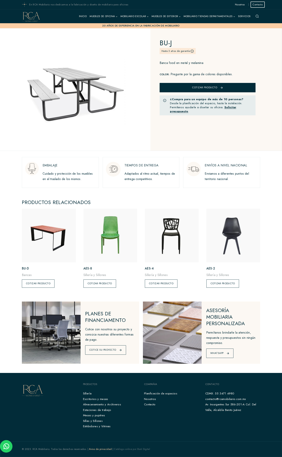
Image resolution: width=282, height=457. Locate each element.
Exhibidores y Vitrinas (97, 426)
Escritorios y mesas (95, 399)
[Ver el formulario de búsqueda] (257, 16)
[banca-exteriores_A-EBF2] (75, 89)
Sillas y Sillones (93, 421)
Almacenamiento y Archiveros (102, 404)
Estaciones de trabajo (97, 410)
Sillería (87, 393)
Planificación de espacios (160, 393)
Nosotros (240, 4)
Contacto (257, 4)
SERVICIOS (244, 16)
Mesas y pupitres (94, 415)
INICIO (83, 16)
